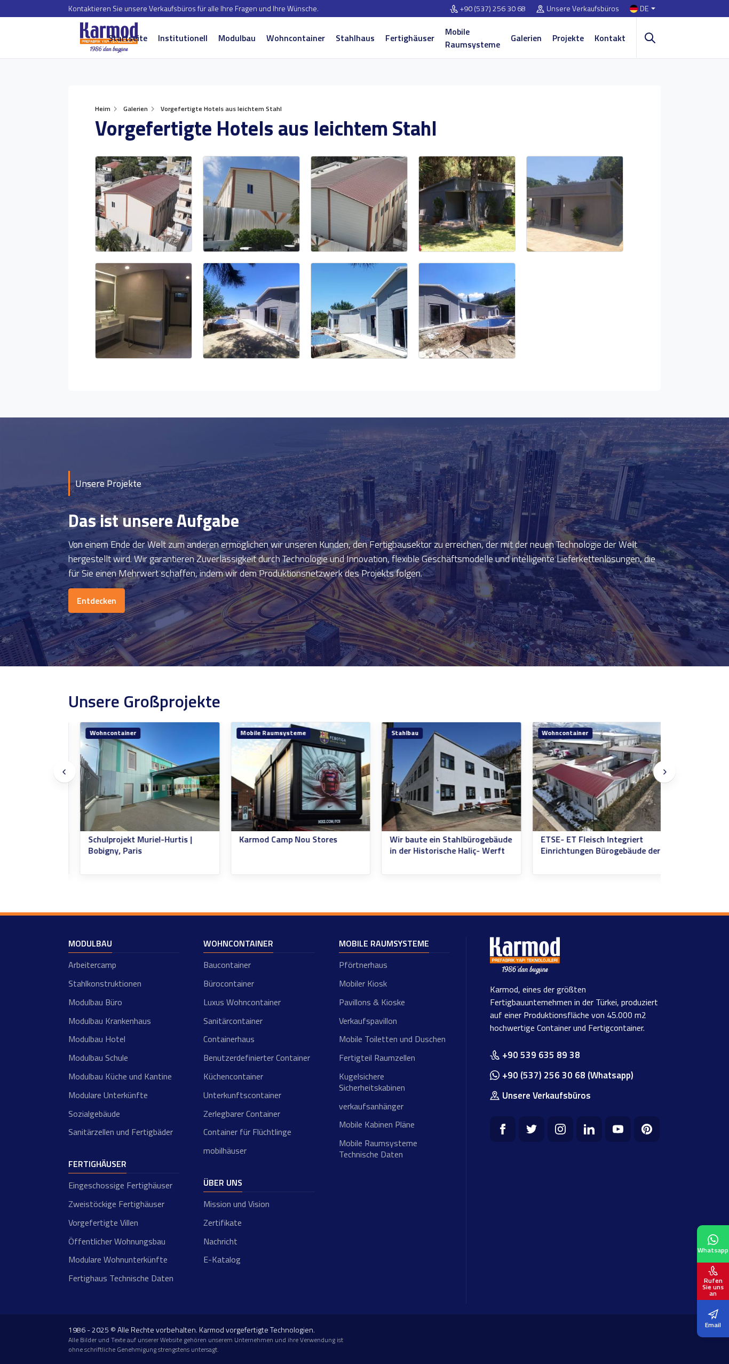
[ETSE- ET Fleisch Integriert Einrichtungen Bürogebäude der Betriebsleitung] (591, 777)
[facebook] (503, 1129)
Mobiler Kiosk (363, 983)
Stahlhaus (355, 37)
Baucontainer (227, 964)
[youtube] (618, 1129)
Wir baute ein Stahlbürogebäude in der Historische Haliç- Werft (439, 845)
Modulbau (237, 37)
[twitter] (531, 1129)
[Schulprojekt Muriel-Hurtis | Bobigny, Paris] (138, 777)
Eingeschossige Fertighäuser (120, 1185)
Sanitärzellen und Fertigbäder (120, 1131)
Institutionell (183, 37)
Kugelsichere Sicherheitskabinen (372, 1082)
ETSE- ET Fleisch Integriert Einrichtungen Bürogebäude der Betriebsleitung (589, 850)
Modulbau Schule (98, 1057)
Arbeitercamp (92, 964)
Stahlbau (393, 733)
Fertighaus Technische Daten (120, 1278)
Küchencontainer (233, 1076)
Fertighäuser (409, 37)
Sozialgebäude (94, 1113)
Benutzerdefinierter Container (256, 1057)
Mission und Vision (236, 1203)
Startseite (127, 37)
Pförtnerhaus (363, 964)
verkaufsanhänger (371, 1106)
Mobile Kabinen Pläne (377, 1124)
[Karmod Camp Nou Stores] (289, 777)
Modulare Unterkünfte (108, 1095)
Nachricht (220, 1241)
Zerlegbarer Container (241, 1113)
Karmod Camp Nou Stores (277, 839)
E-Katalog (222, 1259)
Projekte (568, 37)
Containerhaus (229, 1038)
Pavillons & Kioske (372, 1002)
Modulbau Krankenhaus (109, 1020)
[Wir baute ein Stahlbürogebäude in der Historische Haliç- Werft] (440, 777)
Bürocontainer (228, 983)
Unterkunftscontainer (242, 1095)
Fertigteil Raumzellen (377, 1057)
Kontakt (610, 37)
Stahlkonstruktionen (104, 983)
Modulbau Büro (95, 1002)
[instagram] (560, 1129)
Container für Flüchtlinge (247, 1131)
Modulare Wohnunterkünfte (118, 1259)
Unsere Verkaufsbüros (582, 9)
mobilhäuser (225, 1150)
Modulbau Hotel (96, 1038)
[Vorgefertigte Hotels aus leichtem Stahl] (143, 204)
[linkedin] (589, 1129)
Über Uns (222, 1182)
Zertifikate (222, 1222)
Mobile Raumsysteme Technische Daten (378, 1149)
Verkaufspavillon (368, 1020)
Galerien (526, 37)
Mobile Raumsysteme (472, 38)
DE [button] (644, 9)
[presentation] (64, 772)
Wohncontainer (295, 37)
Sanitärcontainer (233, 1020)
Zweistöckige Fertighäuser (116, 1203)
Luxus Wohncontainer (242, 1002)
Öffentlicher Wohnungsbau (116, 1241)
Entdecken (96, 600)
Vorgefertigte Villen (103, 1222)
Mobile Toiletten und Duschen (392, 1038)
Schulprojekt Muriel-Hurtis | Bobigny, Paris (129, 845)
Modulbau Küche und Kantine (120, 1076)
